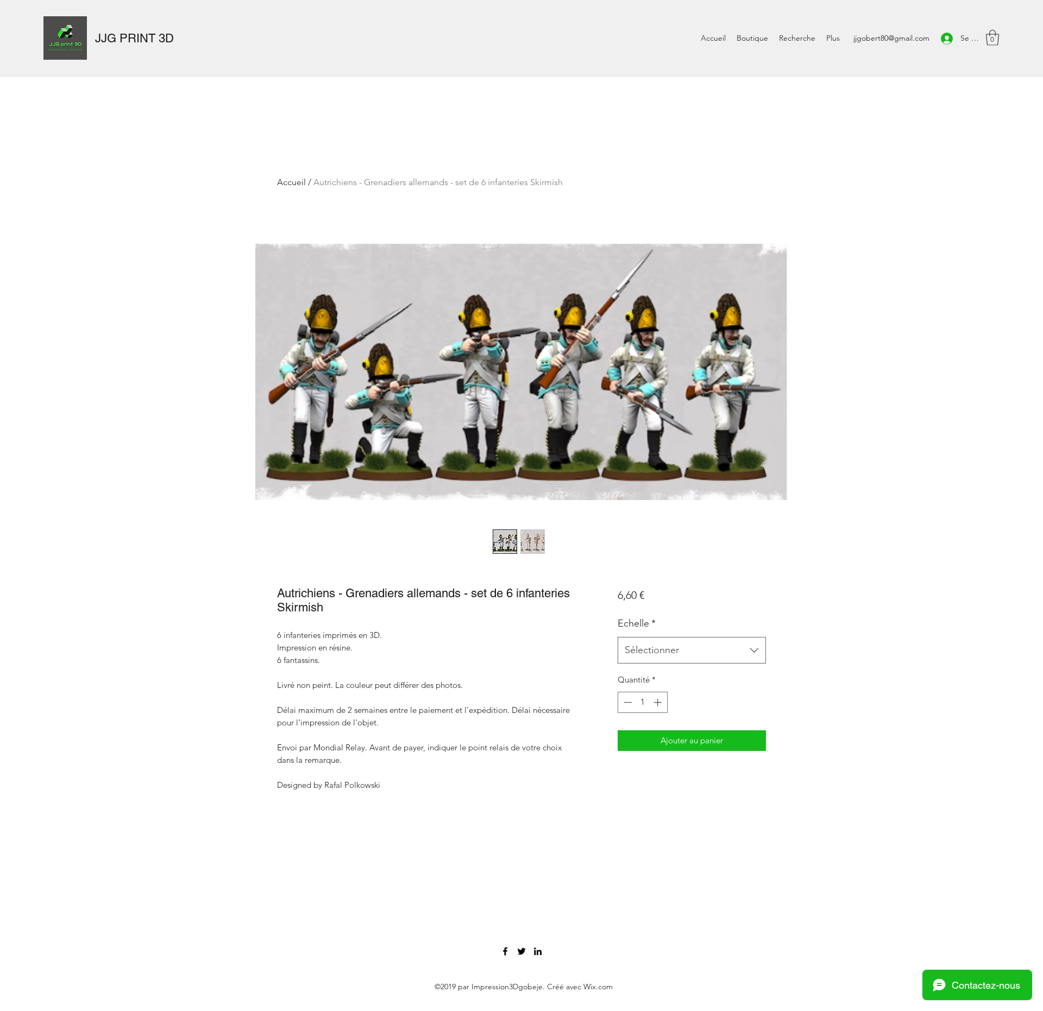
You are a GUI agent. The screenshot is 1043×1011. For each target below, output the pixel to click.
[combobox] (692, 650)
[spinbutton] (642, 702)
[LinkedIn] (537, 951)
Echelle (637, 623)
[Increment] (658, 702)
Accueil (291, 182)
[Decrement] (626, 702)
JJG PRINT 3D (134, 38)
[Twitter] (521, 951)
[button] (992, 38)
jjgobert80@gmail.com (891, 38)
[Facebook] (505, 951)
